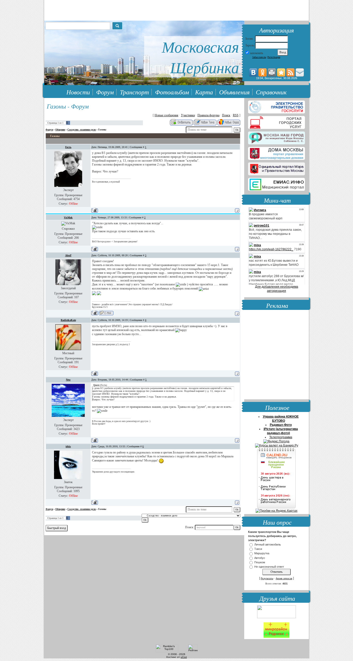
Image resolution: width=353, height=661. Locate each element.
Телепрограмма (280, 437)
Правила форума (208, 115)
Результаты (267, 578)
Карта (204, 92)
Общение (60, 129)
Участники (188, 115)
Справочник (271, 92)
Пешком (259, 562)
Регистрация (273, 57)
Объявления (234, 92)
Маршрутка (261, 553)
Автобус (259, 557)
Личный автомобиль (267, 544)
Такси (258, 548)
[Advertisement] (276, 355)
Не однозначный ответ (269, 566)
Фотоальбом (172, 92)
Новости (78, 92)
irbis (68, 446)
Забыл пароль (259, 57)
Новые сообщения (166, 115)
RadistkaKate (68, 320)
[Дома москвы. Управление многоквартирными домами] (276, 152)
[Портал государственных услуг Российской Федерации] (276, 106)
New (68, 379)
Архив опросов (284, 578)
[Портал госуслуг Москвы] (276, 121)
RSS (236, 115)
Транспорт (134, 92)
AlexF (68, 255)
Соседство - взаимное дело (81, 129)
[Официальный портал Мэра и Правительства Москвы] (276, 168)
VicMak (68, 217)
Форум (105, 92)
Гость (68, 147)
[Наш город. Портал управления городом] (276, 137)
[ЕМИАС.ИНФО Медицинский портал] (276, 183)
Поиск (226, 115)
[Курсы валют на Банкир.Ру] (276, 445)
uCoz (184, 657)
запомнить (256, 53)
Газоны (102, 129)
